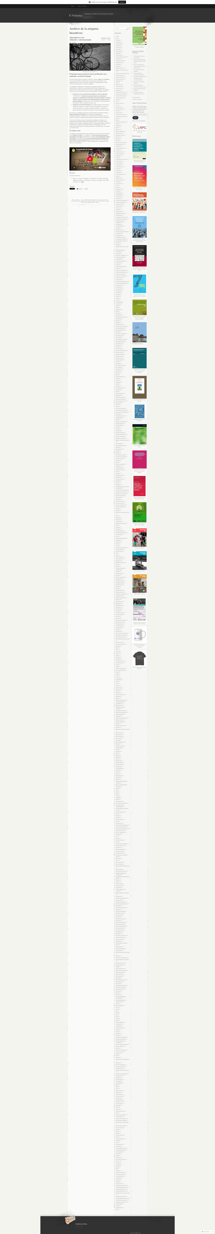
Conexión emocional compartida (120, 250)
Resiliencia (118, 994)
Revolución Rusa (119, 1005)
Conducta (118, 244)
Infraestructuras (84, 202)
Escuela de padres (120, 458)
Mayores (118, 698)
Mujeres (117, 758)
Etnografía (118, 480)
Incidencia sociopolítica (121, 594)
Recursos (118, 955)
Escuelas (118, 460)
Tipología (118, 1109)
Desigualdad (118, 337)
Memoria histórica (120, 721)
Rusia (117, 1016)
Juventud (118, 657)
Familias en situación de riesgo (122, 512)
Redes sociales (119, 976)
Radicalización (119, 946)
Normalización (119, 775)
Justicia (117, 655)
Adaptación (118, 45)
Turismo (117, 1133)
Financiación (119, 521)
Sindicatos (118, 1062)
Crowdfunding (119, 302)
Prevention (118, 909)
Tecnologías (118, 1098)
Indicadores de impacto (121, 597)
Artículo (118, 99)
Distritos (118, 361)
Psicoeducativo (119, 931)
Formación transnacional (121, 532)
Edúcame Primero (120, 393)
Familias (118, 510)
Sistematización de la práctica (122, 1070)
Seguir (135, 117)
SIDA (117, 1055)
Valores (117, 1161)
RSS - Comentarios (138, 99)
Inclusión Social (119, 595)
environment (73, 201)
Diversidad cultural (120, 365)
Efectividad (118, 402)
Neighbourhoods (119, 768)
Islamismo (118, 646)
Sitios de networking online (122, 1073)
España (117, 462)
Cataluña (118, 168)
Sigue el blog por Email (139, 103)
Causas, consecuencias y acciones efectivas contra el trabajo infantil (140, 66)
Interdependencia (119, 625)
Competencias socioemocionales (120, 225)
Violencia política (120, 1176)
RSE (117, 1013)
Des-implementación (120, 330)
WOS (117, 1209)
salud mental (118, 1024)
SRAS (117, 1085)
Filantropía (118, 517)
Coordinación (119, 287)
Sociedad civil (119, 1075)
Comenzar (122, 2)
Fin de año (118, 519)
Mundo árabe (118, 760)
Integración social (120, 622)
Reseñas (118, 993)
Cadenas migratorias (120, 148)
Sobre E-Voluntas (82, 6)
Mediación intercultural (121, 712)
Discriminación (119, 352)
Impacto (117, 588)
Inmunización (119, 609)
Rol (116, 1011)
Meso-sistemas (119, 734)
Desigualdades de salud (121, 339)
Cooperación (118, 279)
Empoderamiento (119, 423)
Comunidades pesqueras (121, 239)
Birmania (118, 138)
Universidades (119, 1151)
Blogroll (118, 140)
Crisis (117, 300)
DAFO (117, 307)
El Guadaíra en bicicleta (121, 410)
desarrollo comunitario (121, 333)
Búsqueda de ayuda (120, 135)
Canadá (117, 157)
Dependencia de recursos (121, 317)
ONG (117, 792)
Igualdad (118, 586)
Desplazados (118, 345)
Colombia (118, 209)
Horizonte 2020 (119, 573)
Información (118, 603)
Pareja (117, 821)
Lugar (117, 683)
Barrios (117, 129)
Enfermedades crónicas (121, 434)
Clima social (119, 196)
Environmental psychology (81, 201)
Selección (118, 1035)
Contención (118, 262)
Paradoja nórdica (119, 819)
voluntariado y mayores (121, 1202)
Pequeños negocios (120, 840)
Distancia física (119, 356)
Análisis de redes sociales (121, 73)
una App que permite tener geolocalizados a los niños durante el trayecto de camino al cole (88, 138)
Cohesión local (119, 204)
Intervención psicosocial (121, 635)
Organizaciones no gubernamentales (120, 805)
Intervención (118, 631)
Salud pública (119, 1026)
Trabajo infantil (119, 1116)
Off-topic (118, 788)
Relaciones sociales (120, 989)
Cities (97, 199)
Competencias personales (121, 219)
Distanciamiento (119, 359)
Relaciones (118, 983)
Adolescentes (119, 51)
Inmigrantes (118, 607)
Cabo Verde (118, 146)
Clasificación (119, 193)
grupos (117, 555)
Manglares (118, 692)
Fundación (118, 540)
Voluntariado (118, 1183)
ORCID (117, 799)
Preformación (119, 896)
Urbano (97, 202)
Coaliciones (118, 198)
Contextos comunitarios (121, 270)
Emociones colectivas (120, 415)
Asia (117, 105)
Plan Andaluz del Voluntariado (122, 865)
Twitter (117, 1137)
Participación (119, 823)
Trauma (117, 1129)
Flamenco (118, 527)
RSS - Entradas (137, 97)
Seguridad (118, 1033)
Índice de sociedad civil (121, 122)
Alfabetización (119, 62)
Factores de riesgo (120, 503)
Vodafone (118, 1181)
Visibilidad (118, 1178)
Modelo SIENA (119, 747)
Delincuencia (119, 309)
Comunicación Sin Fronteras (122, 231)
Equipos (117, 451)
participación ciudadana (121, 826)
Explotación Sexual (120, 495)
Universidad (118, 1146)
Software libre (119, 1079)
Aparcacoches (119, 84)
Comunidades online (120, 237)
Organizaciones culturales (121, 803)
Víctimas (118, 1163)
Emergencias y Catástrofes (121, 412)
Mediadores (118, 716)
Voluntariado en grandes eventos (123, 1193)
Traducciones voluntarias (121, 1120)
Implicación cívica (120, 592)
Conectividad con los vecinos (122, 246)
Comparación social (120, 213)
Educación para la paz (120, 401)
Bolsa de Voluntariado (120, 142)
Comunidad (118, 233)
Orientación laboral (120, 812)
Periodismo (118, 847)
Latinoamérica (119, 662)
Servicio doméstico (120, 1046)
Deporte (117, 320)
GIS (117, 553)
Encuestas (118, 429)
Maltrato (118, 690)
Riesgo (117, 1007)
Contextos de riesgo (120, 274)
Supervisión (118, 1092)
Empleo (117, 419)
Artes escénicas (119, 103)
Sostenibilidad (119, 1083)
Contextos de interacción (121, 272)
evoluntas (73, 42)
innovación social (119, 612)
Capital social (119, 163)
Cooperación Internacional (121, 283)
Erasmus (118, 453)
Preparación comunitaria (121, 898)
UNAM (117, 1140)
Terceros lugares (119, 1103)
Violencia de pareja (120, 1174)
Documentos (118, 369)
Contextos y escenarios (121, 275)
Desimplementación (120, 341)
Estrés (117, 471)
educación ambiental (120, 399)
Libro (117, 676)
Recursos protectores (120, 963)
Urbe (97, 201)
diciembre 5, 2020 (105, 38)
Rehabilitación (119, 981)
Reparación (118, 991)
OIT (117, 790)
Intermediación (119, 627)
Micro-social (118, 738)
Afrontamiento (119, 55)
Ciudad (117, 187)
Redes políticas (119, 974)
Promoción (118, 920)
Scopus (117, 1031)
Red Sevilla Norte (120, 965)
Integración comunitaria (121, 620)
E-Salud (117, 378)
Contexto (118, 264)
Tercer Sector (119, 1101)
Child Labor (118, 178)
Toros (117, 1113)
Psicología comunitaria (121, 935)
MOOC (117, 749)
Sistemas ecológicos (120, 1066)
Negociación (118, 766)
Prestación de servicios (121, 902)
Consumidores (119, 259)
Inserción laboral (119, 614)
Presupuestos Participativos (122, 903)
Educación (118, 395)
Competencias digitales (121, 217)
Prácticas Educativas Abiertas (122, 892)
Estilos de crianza (120, 469)
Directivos (118, 346)
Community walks (104, 199)
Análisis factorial (119, 75)
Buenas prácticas (119, 144)
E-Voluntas (118, 382)
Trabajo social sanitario (121, 1118)
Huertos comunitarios (120, 577)
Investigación (119, 642)
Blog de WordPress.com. (136, 1233)
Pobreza (117, 882)
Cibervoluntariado (120, 179)
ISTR (117, 648)
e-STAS (117, 380)
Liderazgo (118, 677)
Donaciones (118, 371)
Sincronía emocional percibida (122, 1059)
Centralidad (118, 172)
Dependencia (119, 315)
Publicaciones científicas (121, 943)
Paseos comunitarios (120, 832)
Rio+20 (117, 1009)
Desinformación (119, 343)
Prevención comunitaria (121, 907)
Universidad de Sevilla (121, 1148)
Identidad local (119, 579)
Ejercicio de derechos (120, 408)
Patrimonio (118, 834)
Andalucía (118, 81)
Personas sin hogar (120, 853)
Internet (117, 629)
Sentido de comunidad (120, 1037)
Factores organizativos (121, 505)
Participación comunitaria (121, 828)
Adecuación (118, 47)
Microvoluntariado (120, 742)
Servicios (118, 1048)
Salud (117, 1020)
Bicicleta (118, 137)
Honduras (118, 571)
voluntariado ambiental (121, 1185)
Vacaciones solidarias (120, 1159)
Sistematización (119, 1068)
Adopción (118, 53)
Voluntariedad (119, 1203)
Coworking (118, 294)
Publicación (118, 941)
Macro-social (119, 687)
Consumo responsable (120, 261)
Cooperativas (119, 285)
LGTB (117, 674)
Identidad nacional (120, 581)
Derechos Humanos (120, 328)
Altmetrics (118, 64)
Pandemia (118, 817)
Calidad (117, 150)
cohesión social (119, 206)
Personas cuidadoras (120, 849)
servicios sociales (120, 1051)
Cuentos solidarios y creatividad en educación (139, 73)
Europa (117, 482)
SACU (117, 1018)
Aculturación (119, 43)
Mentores (118, 727)
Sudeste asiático (119, 1090)
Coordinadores (119, 289)
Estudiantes (118, 477)
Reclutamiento (119, 950)
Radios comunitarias (120, 948)
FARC (117, 515)
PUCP (117, 944)
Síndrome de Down (120, 1027)
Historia (117, 566)
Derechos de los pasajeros (121, 326)
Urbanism (94, 201)
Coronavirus (118, 290)
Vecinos (117, 1166)
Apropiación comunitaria (121, 94)
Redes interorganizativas (121, 970)
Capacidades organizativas (121, 159)
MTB (117, 753)
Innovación (118, 610)
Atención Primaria (120, 109)
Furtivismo (118, 542)
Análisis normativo (120, 77)
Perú (117, 841)
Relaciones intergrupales (121, 985)
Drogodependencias (120, 376)
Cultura (117, 305)
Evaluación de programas (121, 492)
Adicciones (118, 49)
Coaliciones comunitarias (121, 200)
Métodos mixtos (119, 705)
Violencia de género (120, 1172)
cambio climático (120, 153)
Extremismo (118, 497)
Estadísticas (118, 466)
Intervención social (120, 637)
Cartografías (118, 165)
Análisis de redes (119, 68)
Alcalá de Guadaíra (120, 60)
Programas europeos (120, 918)
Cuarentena (118, 303)
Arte (117, 101)
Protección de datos (120, 924)
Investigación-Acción (120, 644)
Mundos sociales (119, 764)
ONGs (117, 793)
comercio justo (119, 211)
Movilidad (90, 202)
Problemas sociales (120, 913)
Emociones (118, 414)
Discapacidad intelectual (121, 350)
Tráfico (93, 202)
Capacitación (119, 161)
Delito (117, 311)
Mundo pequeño (119, 762)
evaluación (118, 484)
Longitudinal (118, 679)
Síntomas (118, 1029)
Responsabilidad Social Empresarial (121, 997)
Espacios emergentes (120, 464)
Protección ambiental (120, 922)
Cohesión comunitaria (120, 202)
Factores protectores (120, 506)
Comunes (118, 227)
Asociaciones (119, 107)
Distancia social (119, 358)
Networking (118, 770)
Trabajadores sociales (120, 1114)
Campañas (118, 155)
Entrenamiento (119, 443)
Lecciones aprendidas (120, 670)
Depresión (118, 322)
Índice (117, 120)
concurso (118, 242)
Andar (107, 201)
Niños (117, 772)
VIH (117, 1168)
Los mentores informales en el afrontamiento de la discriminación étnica (140, 78)
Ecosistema (118, 389)
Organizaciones (119, 801)
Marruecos (118, 696)
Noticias (118, 779)
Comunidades (119, 235)
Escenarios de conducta (121, 456)
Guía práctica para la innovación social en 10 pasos (140, 85)
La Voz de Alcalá (119, 661)
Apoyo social (118, 88)
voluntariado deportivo (121, 1189)
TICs (117, 1107)
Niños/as (118, 773)
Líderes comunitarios (120, 668)
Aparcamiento (119, 86)
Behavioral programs (89, 199)
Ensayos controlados (120, 436)
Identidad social (119, 584)
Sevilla (117, 1053)
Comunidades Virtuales (121, 241)
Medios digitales (119, 720)
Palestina (118, 815)
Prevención (118, 905)
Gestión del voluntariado (121, 547)
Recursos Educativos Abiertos (122, 959)
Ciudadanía (118, 189)
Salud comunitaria (120, 1022)
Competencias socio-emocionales (120, 221)
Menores (118, 723)
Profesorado (118, 916)
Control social (119, 277)
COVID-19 (118, 292)
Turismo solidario (119, 1135)
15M (117, 36)
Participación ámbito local (121, 825)
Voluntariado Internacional (121, 1198)
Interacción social (120, 623)
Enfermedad (118, 430)
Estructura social (119, 475)
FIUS (117, 525)
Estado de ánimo (119, 467)
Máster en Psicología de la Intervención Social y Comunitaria (121, 701)
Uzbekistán (118, 1157)
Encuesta (118, 427)
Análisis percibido (120, 79)
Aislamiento (118, 58)
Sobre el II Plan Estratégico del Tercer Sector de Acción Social (140, 61)
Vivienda (118, 1179)
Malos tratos (118, 689)
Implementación (119, 590)
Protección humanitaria (121, 926)
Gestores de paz (119, 551)
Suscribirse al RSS (70, 1220)
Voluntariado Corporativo (121, 1187)
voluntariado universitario (121, 1200)
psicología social (119, 939)
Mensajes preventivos (120, 725)
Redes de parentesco (120, 968)
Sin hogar (118, 1057)
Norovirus (118, 777)
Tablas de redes (119, 1094)
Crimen (117, 298)
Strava (117, 1088)
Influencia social (119, 601)
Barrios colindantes (120, 131)
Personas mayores (119, 851)
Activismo (118, 42)
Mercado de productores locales (123, 729)
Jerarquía (118, 651)
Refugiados (118, 978)
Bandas (117, 123)
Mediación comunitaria (121, 710)
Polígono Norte (119, 883)
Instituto (118, 616)
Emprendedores (119, 425)
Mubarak (118, 755)
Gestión (117, 545)
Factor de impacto (120, 501)
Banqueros (118, 125)
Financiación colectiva (121, 523)
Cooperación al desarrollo (121, 281)
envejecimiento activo (121, 445)
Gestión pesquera (119, 549)
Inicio (72, 6)
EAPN (117, 384)
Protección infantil (120, 928)
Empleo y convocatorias (121, 421)
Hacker (117, 564)
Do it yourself (119, 367)
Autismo (118, 110)
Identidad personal (120, 582)
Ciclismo (118, 181)
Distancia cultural (120, 354)
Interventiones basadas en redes (122, 638)
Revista (117, 1003)
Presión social (119, 900)
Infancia (117, 599)
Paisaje (117, 813)
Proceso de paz (119, 915)
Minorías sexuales (120, 745)
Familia (117, 508)
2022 (117, 38)
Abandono (118, 40)
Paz (116, 836)
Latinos (117, 664)
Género (117, 543)
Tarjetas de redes (119, 1096)
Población (118, 880)
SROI (117, 1086)
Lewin (117, 672)
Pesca (117, 860)
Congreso (118, 253)
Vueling (117, 1205)
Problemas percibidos (120, 911)
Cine (117, 185)
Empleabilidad (119, 417)
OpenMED (118, 797)
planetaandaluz (119, 869)
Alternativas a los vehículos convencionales (80, 38)
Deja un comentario (76, 199)
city (99, 199)
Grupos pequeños (119, 557)
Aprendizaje (118, 90)
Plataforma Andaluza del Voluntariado (121, 873)
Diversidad (118, 363)
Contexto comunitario (120, 266)
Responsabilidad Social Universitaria (121, 1000)
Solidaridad (118, 1081)
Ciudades (118, 191)
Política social (119, 885)
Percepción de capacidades (121, 843)
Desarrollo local (119, 335)
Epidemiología (119, 449)
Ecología (118, 386)
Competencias (119, 215)
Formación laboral (120, 530)
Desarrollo (118, 331)
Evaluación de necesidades (121, 490)
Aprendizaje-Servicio (120, 92)
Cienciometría (119, 183)
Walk (100, 201)
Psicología (118, 933)
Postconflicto (119, 887)
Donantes (118, 373)
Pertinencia (118, 858)
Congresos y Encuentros (121, 255)
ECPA (117, 391)
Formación (118, 529)
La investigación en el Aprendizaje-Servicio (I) (139, 92)
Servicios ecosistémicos (121, 1050)
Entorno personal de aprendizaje (123, 440)
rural (117, 1014)
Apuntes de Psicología (120, 95)
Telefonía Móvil (119, 1100)
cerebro (117, 176)
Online (117, 795)
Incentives (89, 201)
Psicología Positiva (120, 937)
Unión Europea (119, 1144)
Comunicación (119, 229)
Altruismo (118, 66)
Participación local (120, 830)
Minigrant (118, 744)
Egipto (117, 404)
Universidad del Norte (120, 1150)
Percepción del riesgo (120, 845)
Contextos (118, 268)
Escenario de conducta (121, 454)
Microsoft (118, 740)
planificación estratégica (121, 871)
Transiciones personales (121, 1125)
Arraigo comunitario (120, 97)
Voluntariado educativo (121, 1191)
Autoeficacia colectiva (121, 114)
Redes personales (119, 972)
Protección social (119, 930)
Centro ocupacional (120, 174)
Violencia (118, 1170)
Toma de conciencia (120, 1111)
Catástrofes (118, 170)
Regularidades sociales (121, 979)
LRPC (117, 681)
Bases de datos (119, 133)
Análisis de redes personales (122, 70)
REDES (117, 966)
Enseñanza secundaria (120, 438)
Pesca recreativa (119, 862)
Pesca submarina (119, 864)
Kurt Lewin (118, 659)
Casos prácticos (119, 166)
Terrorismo (118, 1105)
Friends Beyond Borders (121, 538)
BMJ (82, 182)
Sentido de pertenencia (121, 1039)
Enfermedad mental (120, 432)
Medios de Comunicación (121, 718)
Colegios (118, 207)
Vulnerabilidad (119, 1207)
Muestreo (118, 757)
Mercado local (119, 732)
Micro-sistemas (119, 736)
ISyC (117, 649)
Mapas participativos (120, 694)
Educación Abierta (120, 397)
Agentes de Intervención (121, 56)
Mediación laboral (120, 714)
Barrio (117, 127)
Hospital (118, 575)
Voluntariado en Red (120, 1196)
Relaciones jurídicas (120, 987)
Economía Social (119, 387)
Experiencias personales (121, 493)
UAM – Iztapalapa (120, 1138)
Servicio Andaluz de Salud (121, 1044)
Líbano (117, 666)
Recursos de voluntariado (121, 957)
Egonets (117, 406)
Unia (117, 1142)
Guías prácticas (119, 558)
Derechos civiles (119, 324)
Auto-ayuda (118, 112)
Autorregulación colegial (121, 116)
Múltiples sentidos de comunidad (120, 707)
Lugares (117, 685)
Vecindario (118, 1165)
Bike (95, 199)
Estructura (118, 473)
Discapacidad (119, 348)
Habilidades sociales (120, 562)
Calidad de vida (119, 151)
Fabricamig (118, 499)
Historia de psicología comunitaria (120, 568)
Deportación (118, 318)
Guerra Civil (118, 560)
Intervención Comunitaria (121, 633)
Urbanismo (118, 1153)
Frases (117, 536)
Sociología (118, 1077)
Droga (117, 374)
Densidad (118, 313)
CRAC (117, 296)
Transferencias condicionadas (122, 1122)
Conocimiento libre (120, 257)
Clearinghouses (119, 194)
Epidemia (118, 447)
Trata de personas (119, 1127)
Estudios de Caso (119, 479)
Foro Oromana (119, 534)
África (117, 118)
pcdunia (117, 838)
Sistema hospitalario (120, 1064)
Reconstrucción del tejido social (123, 952)
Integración (118, 618)
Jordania (118, 653)
